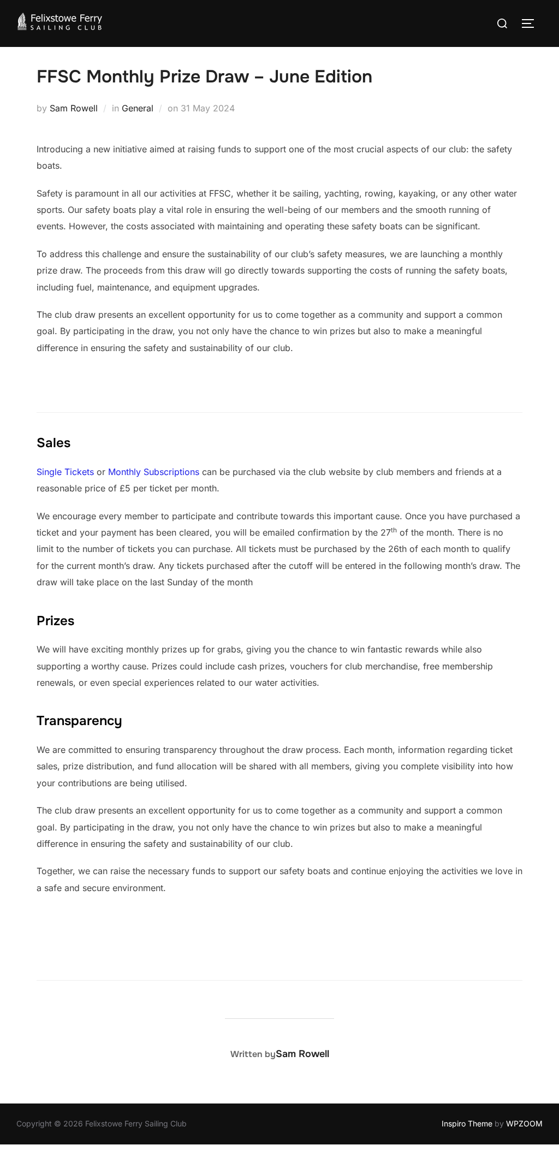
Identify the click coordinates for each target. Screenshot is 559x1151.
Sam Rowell (74, 108)
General (137, 108)
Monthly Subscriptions (153, 471)
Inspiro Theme (467, 1123)
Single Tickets (65, 471)
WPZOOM (524, 1123)
